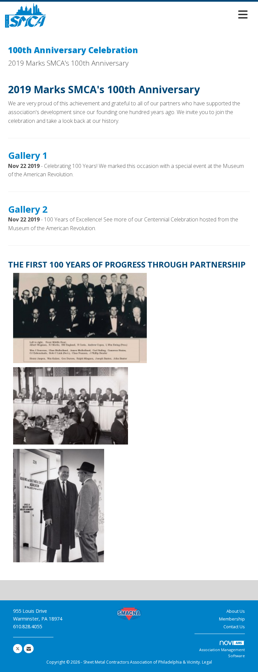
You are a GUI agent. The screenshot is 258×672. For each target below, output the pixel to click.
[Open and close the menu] (148, 14)
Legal (207, 662)
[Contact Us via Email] (29, 648)
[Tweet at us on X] (17, 648)
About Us (235, 611)
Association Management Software (222, 652)
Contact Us (234, 627)
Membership (232, 619)
